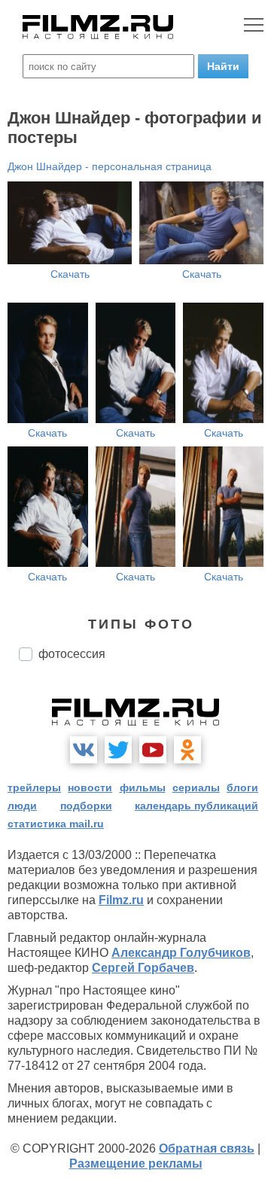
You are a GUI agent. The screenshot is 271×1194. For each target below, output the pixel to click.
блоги (242, 787)
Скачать (70, 274)
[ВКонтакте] (83, 749)
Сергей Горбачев (143, 967)
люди (22, 806)
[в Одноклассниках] (187, 749)
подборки (86, 806)
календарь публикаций (196, 806)
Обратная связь (206, 1148)
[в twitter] (118, 749)
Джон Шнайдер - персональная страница (110, 166)
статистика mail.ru (56, 824)
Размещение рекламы (135, 1163)
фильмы (143, 787)
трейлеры (34, 787)
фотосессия (71, 653)
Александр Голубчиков (181, 952)
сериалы (196, 787)
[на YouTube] (152, 749)
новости (90, 787)
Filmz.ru (121, 900)
